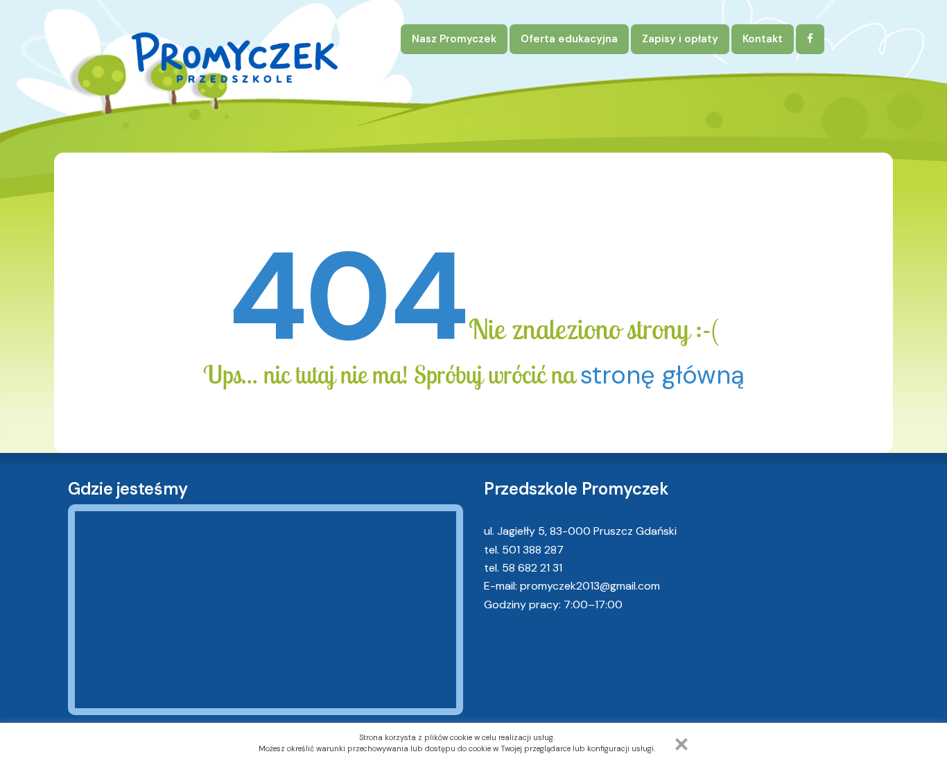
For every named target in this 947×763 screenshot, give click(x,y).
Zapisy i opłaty (680, 39)
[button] (681, 744)
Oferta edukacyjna (569, 39)
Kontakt (762, 39)
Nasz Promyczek (454, 39)
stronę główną (662, 375)
